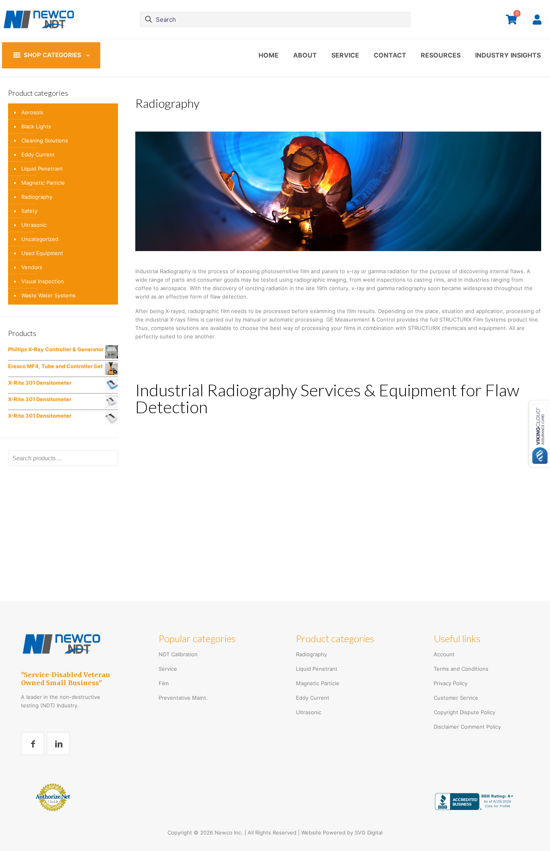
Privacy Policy (450, 683)
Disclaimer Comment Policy (467, 726)
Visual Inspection (42, 281)
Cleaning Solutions (44, 140)
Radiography (36, 197)
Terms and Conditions (461, 669)
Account (444, 654)
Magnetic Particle (43, 182)
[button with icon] (32, 743)
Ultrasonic (34, 225)
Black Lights (36, 126)
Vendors (31, 267)
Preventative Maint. (183, 697)
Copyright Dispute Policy (464, 712)
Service (168, 669)
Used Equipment (42, 253)
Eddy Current (38, 154)
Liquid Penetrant (42, 168)
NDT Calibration (178, 654)
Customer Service (456, 697)
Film (164, 683)
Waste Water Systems (48, 295)
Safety (29, 211)
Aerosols (32, 112)
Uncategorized (39, 239)
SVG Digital (369, 832)
